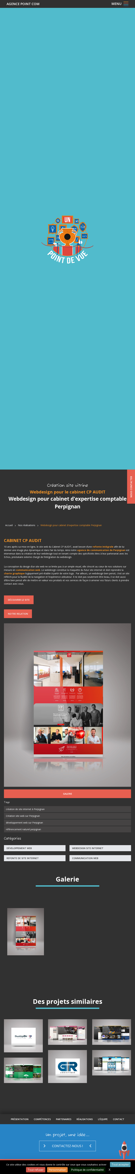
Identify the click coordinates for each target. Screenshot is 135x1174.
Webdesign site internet (87, 848)
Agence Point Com (23, 4)
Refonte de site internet (23, 858)
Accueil (9, 525)
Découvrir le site (19, 599)
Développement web (19, 848)
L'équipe (103, 1119)
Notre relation (18, 613)
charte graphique (14, 573)
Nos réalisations (26, 525)
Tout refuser (36, 1170)
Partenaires (63, 1119)
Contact (118, 1119)
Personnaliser (57, 1170)
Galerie (67, 793)
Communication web (85, 858)
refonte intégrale (103, 546)
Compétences (42, 1119)
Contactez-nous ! (67, 1146)
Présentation (19, 1119)
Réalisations (85, 1119)
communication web (28, 570)
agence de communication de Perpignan (101, 550)
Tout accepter (120, 1164)
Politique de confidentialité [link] (87, 1170)
